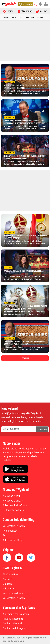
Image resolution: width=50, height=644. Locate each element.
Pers (5, 535)
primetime (30, 17)
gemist (40, 17)
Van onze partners (13, 593)
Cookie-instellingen (14, 628)
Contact (7, 579)
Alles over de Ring (12, 540)
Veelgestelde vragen (14, 526)
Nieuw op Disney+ (13, 500)
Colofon (7, 584)
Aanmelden (42, 429)
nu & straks (17, 17)
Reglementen (10, 531)
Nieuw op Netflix (12, 496)
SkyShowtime (10, 574)
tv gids (6, 17)
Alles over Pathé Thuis (15, 505)
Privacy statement (13, 619)
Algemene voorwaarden (16, 614)
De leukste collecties (14, 510)
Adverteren (9, 588)
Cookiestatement (12, 623)
